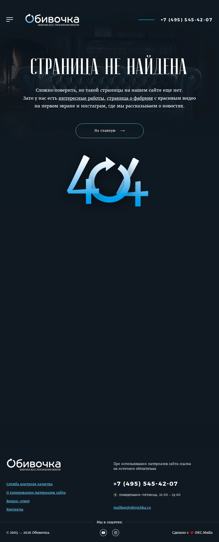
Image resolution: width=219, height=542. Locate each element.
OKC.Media (204, 533)
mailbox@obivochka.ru (132, 507)
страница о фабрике (130, 98)
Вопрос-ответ (18, 501)
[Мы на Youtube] (103, 532)
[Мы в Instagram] (115, 532)
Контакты (14, 509)
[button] (9, 19)
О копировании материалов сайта (36, 493)
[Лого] (51, 20)
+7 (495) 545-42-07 (187, 19)
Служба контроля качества (29, 484)
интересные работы (81, 98)
